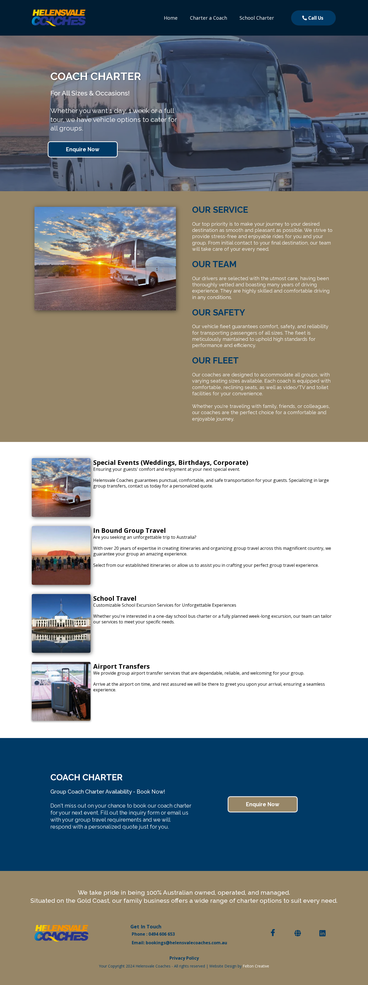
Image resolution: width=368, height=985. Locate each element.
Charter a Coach (208, 18)
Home (171, 18)
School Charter (256, 18)
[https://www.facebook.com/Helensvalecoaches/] (274, 932)
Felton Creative (256, 966)
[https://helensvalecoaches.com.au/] (59, 17)
